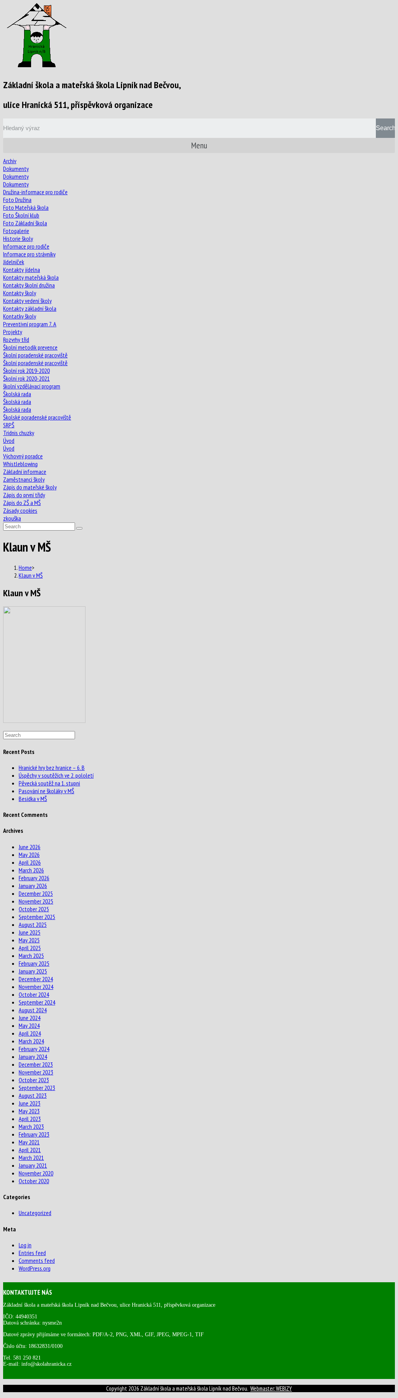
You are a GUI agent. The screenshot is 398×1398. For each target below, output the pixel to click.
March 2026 (31, 870)
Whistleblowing (20, 464)
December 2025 (36, 893)
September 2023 (37, 1088)
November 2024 (36, 987)
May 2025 (29, 940)
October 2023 (34, 1080)
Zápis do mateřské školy (30, 487)
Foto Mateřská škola (26, 207)
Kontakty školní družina (29, 285)
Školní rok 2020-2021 (26, 378)
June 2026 (29, 847)
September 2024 (37, 1002)
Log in (25, 1245)
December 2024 (36, 979)
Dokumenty (16, 168)
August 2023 (33, 1095)
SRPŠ (8, 425)
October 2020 (34, 1181)
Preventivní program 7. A (29, 324)
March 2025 (31, 955)
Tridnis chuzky (18, 433)
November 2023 (36, 1072)
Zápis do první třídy (24, 495)
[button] (199, 145)
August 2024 (33, 1010)
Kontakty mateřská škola (31, 277)
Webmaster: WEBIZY (271, 1388)
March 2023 (31, 1126)
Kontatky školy (19, 316)
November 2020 (36, 1173)
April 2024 (30, 1033)
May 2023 (29, 1111)
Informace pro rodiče (26, 246)
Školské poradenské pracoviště (37, 417)
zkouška (12, 518)
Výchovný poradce (23, 456)
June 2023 (29, 1103)
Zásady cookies (20, 510)
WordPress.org (35, 1268)
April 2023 (30, 1119)
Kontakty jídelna (21, 269)
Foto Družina (17, 200)
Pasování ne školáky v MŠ (46, 791)
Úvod (8, 440)
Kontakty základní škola (29, 308)
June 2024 (29, 1018)
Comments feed (37, 1260)
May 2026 (29, 854)
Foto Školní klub (21, 215)
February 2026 (34, 878)
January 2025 (33, 971)
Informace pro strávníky (29, 254)
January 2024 (33, 1056)
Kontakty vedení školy (27, 301)
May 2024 (29, 1025)
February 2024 (34, 1049)
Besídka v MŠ (33, 799)
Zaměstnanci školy (24, 479)
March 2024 (31, 1041)
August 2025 (33, 924)
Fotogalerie (16, 231)
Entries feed (32, 1253)
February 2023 (34, 1134)
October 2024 (34, 994)
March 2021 (31, 1157)
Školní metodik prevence (30, 347)
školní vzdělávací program (31, 386)
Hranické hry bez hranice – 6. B (52, 767)
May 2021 (29, 1142)
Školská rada (17, 394)
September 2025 (37, 917)
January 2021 (33, 1165)
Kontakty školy (19, 293)
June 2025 (29, 932)
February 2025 (34, 963)
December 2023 (36, 1064)
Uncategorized (35, 1213)
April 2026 (30, 862)
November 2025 (36, 901)
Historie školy (18, 238)
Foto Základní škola (25, 223)
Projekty (12, 332)
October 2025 (34, 909)
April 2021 (30, 1150)
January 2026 (33, 886)
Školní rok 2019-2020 (26, 370)
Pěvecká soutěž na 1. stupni (49, 783)
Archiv (9, 161)
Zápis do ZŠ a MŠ (22, 503)
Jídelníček (13, 262)
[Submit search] (79, 528)
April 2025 (30, 948)
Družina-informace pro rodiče (35, 192)
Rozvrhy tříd (16, 339)
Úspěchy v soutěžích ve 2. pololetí (56, 775)
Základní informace (24, 471)
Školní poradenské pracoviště (35, 355)
